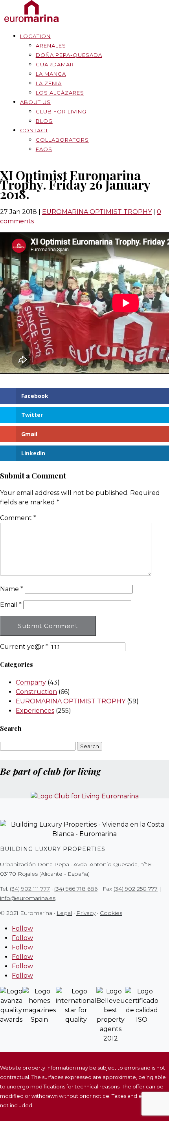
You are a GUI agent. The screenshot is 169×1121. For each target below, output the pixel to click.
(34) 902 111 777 (30, 888)
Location (35, 36)
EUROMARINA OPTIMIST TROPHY (97, 211)
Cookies (111, 913)
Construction (36, 692)
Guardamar (55, 64)
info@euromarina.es (27, 898)
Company (31, 682)
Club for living (61, 111)
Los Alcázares (60, 92)
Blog (44, 121)
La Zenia (49, 83)
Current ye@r (24, 646)
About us (35, 102)
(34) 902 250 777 (136, 888)
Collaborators (62, 140)
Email (11, 604)
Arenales (51, 45)
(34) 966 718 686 (75, 888)
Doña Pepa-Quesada (69, 55)
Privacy (86, 913)
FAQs (44, 149)
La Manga (51, 74)
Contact (34, 130)
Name (11, 589)
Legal (64, 913)
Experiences (35, 710)
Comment (18, 518)
